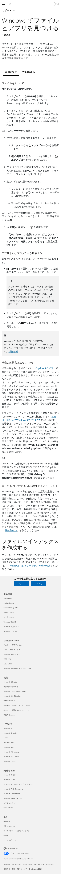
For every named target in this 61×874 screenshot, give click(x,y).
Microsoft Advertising (11, 752)
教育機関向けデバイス (12, 686)
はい (21, 583)
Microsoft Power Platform (13, 798)
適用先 (7, 34)
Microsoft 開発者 (10, 775)
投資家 (6, 835)
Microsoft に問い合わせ (12, 864)
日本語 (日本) (12, 848)
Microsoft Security (10, 733)
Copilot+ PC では (44, 368)
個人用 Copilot (9, 617)
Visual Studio (8, 808)
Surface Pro (8, 598)
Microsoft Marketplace (12, 794)
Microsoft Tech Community (13, 789)
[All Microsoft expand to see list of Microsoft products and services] (3, 4)
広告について (22, 869)
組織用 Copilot (9, 612)
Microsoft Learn (9, 779)
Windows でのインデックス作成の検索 (29, 565)
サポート (7, 10)
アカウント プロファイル (13, 645)
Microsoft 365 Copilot (11, 756)
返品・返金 (8, 659)
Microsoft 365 (8, 747)
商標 (13, 869)
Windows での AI (10, 622)
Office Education (9, 701)
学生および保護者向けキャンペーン (17, 710)
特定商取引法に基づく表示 (44, 864)
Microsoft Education (11, 682)
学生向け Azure (9, 715)
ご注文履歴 (8, 664)
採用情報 (7, 821)
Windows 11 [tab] (11, 71)
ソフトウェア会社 (10, 803)
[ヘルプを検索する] (10, 3)
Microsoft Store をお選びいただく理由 (17, 668)
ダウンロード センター (12, 649)
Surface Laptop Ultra (11, 608)
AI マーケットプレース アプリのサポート (19, 784)
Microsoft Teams (10, 761)
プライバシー (27, 864)
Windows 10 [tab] (28, 71)
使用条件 (7, 869)
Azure (6, 738)
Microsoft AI (8, 728)
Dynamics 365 (9, 742)
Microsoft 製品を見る (11, 626)
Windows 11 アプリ (11, 631)
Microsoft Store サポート (13, 654)
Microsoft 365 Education (12, 696)
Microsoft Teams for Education (14, 691)
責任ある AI (11, 530)
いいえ (38, 583)
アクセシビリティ (10, 840)
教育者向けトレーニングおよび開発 (17, 705)
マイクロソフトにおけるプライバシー (17, 831)
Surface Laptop (9, 603)
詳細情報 (13, 351)
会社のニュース (9, 826)
